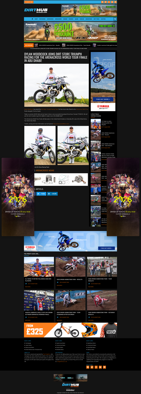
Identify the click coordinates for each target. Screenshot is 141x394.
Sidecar (82, 19)
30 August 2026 (106, 136)
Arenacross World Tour (82, 109)
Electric (103, 19)
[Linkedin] (115, 2)
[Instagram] (109, 2)
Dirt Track (96, 19)
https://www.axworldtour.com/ (61, 124)
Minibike (71, 19)
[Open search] (115, 19)
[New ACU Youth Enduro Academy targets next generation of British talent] (96, 189)
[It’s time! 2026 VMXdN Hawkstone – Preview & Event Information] (96, 211)
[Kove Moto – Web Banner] (70, 381)
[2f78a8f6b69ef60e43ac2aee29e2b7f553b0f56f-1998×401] (56, 185)
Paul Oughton (46, 354)
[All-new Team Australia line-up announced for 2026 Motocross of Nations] (96, 222)
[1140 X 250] (70, 251)
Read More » (30, 286)
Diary (36, 19)
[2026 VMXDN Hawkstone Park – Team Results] (96, 146)
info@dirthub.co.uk (62, 361)
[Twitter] (105, 2)
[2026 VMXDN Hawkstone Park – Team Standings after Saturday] (96, 167)
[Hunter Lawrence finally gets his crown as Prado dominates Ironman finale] (96, 156)
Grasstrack (89, 19)
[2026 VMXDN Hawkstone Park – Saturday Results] (96, 178)
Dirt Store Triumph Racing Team (49, 109)
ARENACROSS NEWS (45, 170)
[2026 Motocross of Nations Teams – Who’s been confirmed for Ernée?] (96, 200)
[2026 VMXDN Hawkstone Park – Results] (96, 135)
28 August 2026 (106, 202)
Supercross (50, 19)
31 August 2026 (106, 126)
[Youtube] (112, 2)
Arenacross (58, 19)
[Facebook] (102, 2)
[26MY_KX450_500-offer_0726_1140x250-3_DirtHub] (89, 16)
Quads (76, 19)
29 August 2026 (106, 170)
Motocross (42, 19)
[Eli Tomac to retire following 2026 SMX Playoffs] (96, 124)
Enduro (65, 19)
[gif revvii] (70, 337)
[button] (41, 194)
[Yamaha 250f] (103, 110)
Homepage (26, 48)
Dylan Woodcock (28, 109)
